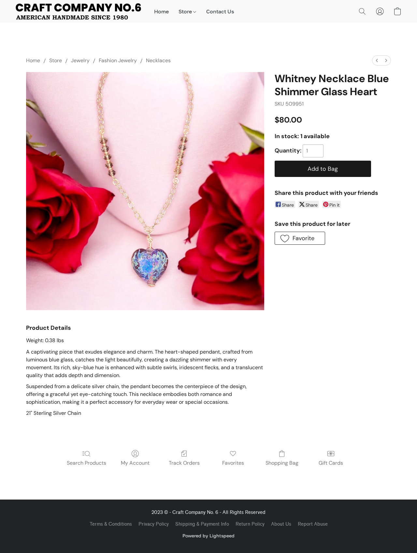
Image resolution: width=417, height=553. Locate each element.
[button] (78, 11)
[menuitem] (376, 60)
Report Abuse (313, 524)
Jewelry (80, 60)
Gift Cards (331, 462)
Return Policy (250, 524)
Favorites (233, 462)
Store (186, 11)
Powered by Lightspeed (208, 535)
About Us (281, 524)
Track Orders (184, 462)
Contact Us (220, 11)
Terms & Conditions (111, 524)
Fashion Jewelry (118, 60)
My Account (135, 462)
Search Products (86, 462)
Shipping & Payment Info (202, 524)
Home (161, 11)
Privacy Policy (153, 524)
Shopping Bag (282, 462)
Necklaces (158, 60)
